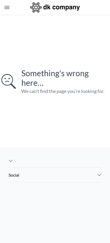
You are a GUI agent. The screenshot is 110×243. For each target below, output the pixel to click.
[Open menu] (6, 7)
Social (14, 174)
